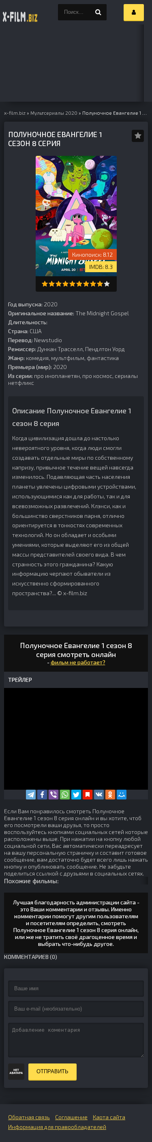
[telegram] (31, 794)
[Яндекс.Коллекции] (87, 794)
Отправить (52, 1071)
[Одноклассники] (110, 794)
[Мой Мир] (121, 794)
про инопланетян (57, 375)
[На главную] (20, 12)
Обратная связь (29, 1117)
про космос (97, 375)
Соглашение (71, 1117)
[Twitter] (76, 794)
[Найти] (98, 12)
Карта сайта (109, 1117)
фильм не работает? (78, 662)
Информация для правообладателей (57, 1126)
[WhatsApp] (65, 794)
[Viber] (53, 794)
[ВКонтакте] (99, 794)
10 (106, 283)
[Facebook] (42, 794)
